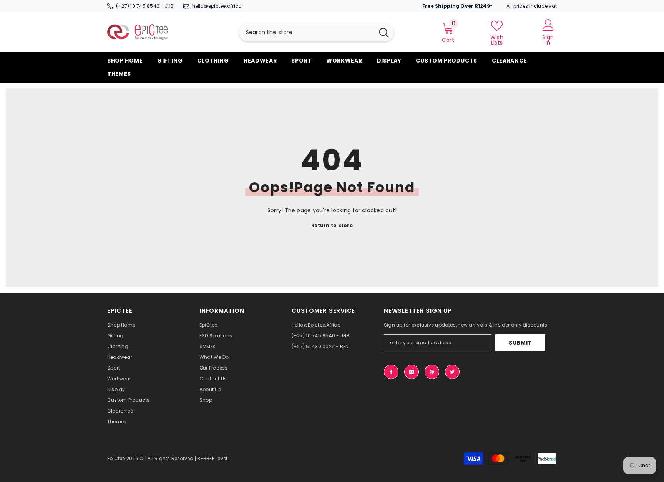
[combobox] (306, 32)
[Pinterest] (432, 372)
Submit (520, 343)
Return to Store (332, 225)
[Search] (316, 32)
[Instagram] (411, 372)
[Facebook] (391, 372)
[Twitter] (452, 372)
